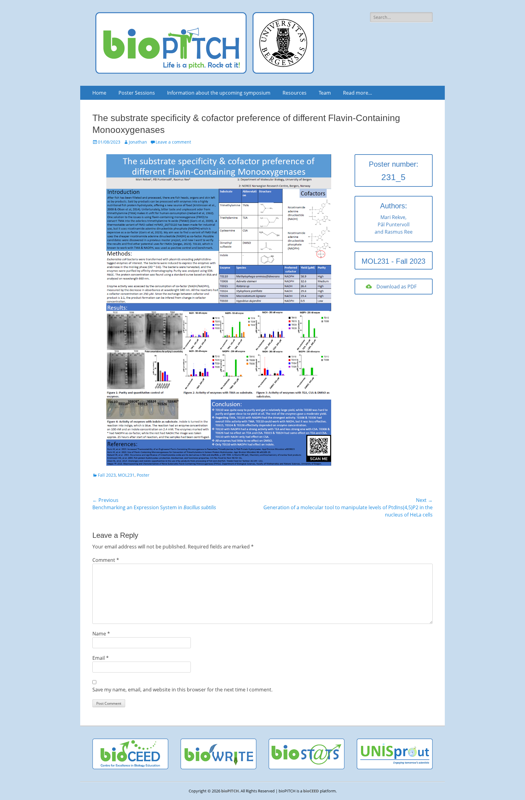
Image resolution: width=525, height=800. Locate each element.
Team (325, 92)
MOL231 (126, 475)
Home (99, 92)
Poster (143, 475)
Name (101, 633)
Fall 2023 (107, 475)
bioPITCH (230, 791)
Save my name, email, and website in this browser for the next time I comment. (182, 689)
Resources (295, 92)
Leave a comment (173, 142)
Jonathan (138, 142)
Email (100, 658)
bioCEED (311, 791)
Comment (105, 560)
